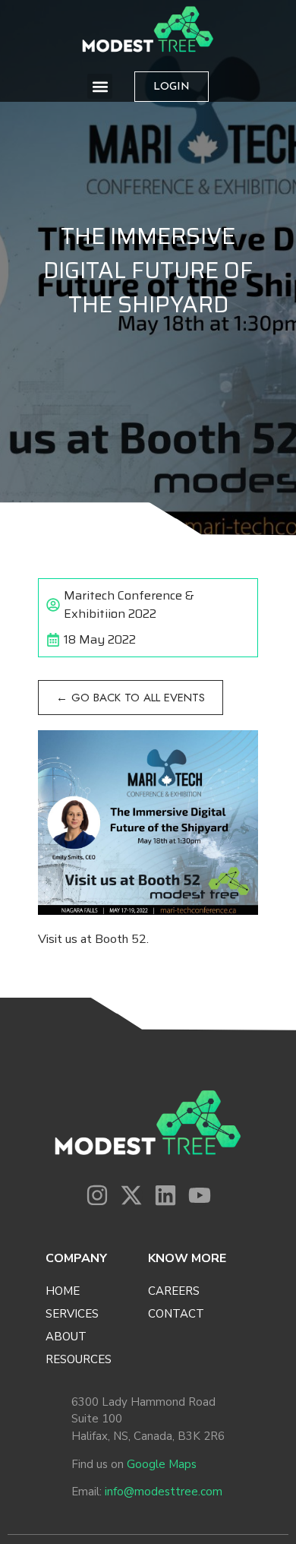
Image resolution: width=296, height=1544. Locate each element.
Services (72, 1313)
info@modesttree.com (163, 1491)
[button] (99, 86)
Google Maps (162, 1464)
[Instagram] (97, 1195)
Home (63, 1291)
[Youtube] (199, 1195)
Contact (176, 1313)
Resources (79, 1359)
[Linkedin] (165, 1195)
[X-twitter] (131, 1195)
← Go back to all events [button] (130, 697)
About (66, 1336)
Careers (174, 1291)
